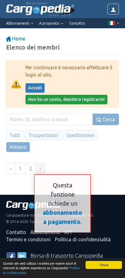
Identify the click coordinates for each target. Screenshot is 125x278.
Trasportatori (43, 135)
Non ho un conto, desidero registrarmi (66, 99)
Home (18, 38)
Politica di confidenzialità (83, 239)
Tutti (14, 135)
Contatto (77, 23)
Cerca (108, 119)
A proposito (49, 23)
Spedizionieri (80, 135)
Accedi (35, 87)
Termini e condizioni (28, 239)
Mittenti (18, 147)
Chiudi (104, 265)
